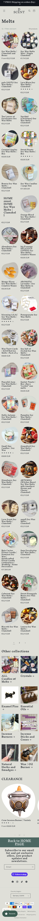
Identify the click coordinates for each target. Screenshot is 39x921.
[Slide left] (15, 835)
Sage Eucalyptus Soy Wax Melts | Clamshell (29, 552)
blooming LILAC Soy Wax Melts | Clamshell (10, 317)
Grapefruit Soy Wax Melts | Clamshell (28, 448)
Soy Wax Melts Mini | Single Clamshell (28, 53)
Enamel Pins (10, 707)
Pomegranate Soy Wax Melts (29, 316)
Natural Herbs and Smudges (8, 767)
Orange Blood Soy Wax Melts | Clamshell (28, 217)
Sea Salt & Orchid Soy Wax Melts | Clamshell (28, 352)
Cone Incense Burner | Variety (16, 820)
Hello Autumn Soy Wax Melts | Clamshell (9, 417)
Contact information (20, 917)
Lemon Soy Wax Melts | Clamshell (28, 629)
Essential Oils (27, 708)
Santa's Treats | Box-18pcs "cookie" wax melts (28, 385)
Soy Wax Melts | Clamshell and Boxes (9, 53)
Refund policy (32, 911)
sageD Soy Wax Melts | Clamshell (28, 521)
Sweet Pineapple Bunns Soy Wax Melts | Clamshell (29, 597)
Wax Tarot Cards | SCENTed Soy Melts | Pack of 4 (10, 351)
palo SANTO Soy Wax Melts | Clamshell (10, 84)
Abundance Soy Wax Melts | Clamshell (9, 249)
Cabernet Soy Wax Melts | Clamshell (8, 596)
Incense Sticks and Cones (28, 736)
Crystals (26, 675)
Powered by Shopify (20, 911)
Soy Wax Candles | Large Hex (29, 185)
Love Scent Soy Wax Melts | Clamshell (9, 521)
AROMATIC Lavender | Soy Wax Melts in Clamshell (28, 285)
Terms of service (20, 914)
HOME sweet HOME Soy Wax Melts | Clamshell (10, 207)
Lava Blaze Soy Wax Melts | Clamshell (28, 84)
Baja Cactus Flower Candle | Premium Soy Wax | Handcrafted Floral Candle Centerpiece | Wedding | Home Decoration (10, 558)
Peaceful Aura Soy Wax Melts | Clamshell (9, 384)
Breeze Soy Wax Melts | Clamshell (9, 186)
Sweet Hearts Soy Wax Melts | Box (28, 152)
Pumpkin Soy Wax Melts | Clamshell (27, 417)
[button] (4, 10)
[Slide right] (24, 835)
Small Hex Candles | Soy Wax (8, 448)
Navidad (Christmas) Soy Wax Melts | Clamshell (29, 120)
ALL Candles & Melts (9, 678)
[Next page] (25, 643)
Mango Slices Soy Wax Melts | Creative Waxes (9, 284)
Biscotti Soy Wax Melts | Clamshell (10, 629)
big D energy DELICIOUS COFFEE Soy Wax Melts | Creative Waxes (28, 251)
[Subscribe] (32, 866)
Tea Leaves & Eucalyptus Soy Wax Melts (9, 119)
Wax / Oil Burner (27, 765)
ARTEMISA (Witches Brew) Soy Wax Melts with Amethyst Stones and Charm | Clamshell (28, 486)
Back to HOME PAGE (19, 842)
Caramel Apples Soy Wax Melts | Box (9, 152)
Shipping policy (31, 914)
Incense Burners (7, 735)
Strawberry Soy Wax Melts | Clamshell (9, 482)
